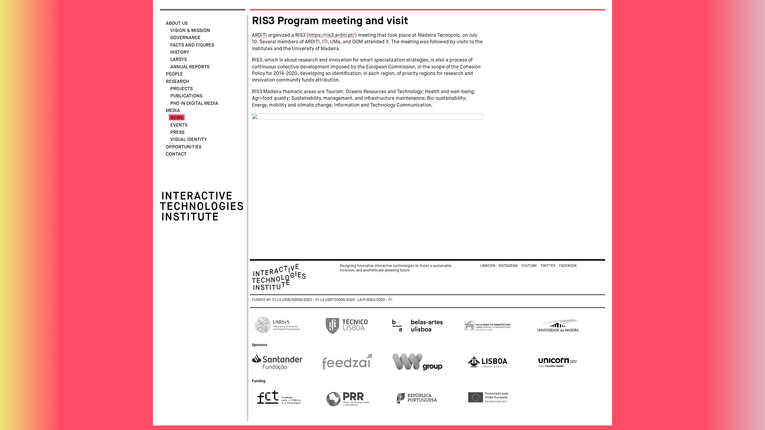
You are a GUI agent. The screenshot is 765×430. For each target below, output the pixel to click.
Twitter (548, 266)
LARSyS (178, 59)
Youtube (529, 266)
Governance (185, 38)
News (176, 118)
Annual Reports (189, 67)
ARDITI (259, 35)
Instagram (508, 266)
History (179, 52)
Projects (181, 89)
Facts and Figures (192, 45)
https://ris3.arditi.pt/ (331, 35)
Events (178, 125)
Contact (176, 154)
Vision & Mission (190, 30)
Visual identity (188, 139)
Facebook (568, 266)
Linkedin (487, 266)
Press (177, 132)
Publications (186, 96)
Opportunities (183, 147)
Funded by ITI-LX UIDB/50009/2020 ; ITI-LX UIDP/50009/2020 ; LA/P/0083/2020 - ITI (322, 300)
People (174, 74)
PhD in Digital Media (194, 103)
